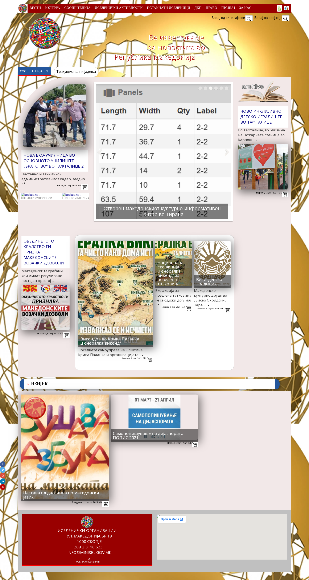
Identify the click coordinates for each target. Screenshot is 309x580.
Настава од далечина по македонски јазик (61, 495)
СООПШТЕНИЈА (77, 7)
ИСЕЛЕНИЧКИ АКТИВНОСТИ (119, 7)
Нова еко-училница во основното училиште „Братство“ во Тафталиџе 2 (54, 160)
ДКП (198, 7)
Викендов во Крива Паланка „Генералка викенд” (109, 341)
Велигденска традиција (209, 282)
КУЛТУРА (52, 7)
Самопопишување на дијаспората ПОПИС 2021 (148, 435)
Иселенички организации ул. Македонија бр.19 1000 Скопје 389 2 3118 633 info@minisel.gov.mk (87, 545)
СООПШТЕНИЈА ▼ (34, 70)
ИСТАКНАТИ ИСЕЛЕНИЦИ (168, 7)
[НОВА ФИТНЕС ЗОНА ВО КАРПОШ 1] (216, 88)
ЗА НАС (245, 7)
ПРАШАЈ (228, 7)
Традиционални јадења (76, 71)
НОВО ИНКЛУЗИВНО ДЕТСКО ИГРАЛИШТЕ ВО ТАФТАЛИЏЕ (261, 116)
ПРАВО (211, 7)
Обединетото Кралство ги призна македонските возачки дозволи (44, 252)
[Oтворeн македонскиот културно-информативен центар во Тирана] (211, 88)
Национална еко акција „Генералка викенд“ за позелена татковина (170, 273)
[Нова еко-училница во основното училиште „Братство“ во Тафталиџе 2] (200, 88)
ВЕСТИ (35, 7)
